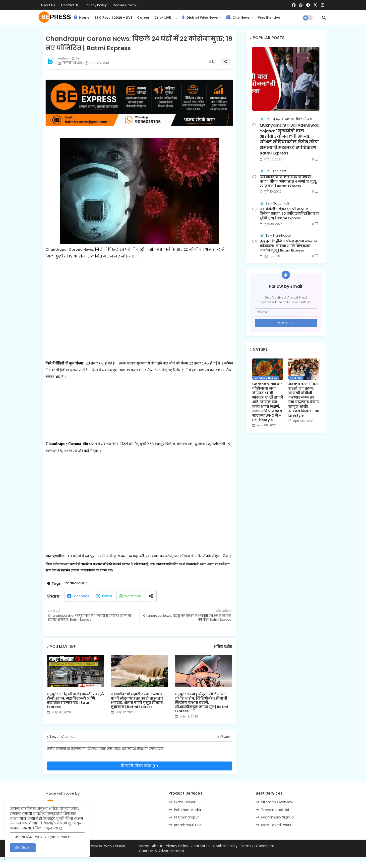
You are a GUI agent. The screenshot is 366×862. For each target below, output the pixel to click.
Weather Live (269, 17)
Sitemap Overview (277, 802)
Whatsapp (132, 596)
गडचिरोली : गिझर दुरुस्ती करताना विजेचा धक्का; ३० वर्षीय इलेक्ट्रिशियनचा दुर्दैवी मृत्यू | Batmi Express (289, 213)
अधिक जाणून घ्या (45, 828)
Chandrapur (75, 583)
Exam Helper (184, 802)
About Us (48, 5)
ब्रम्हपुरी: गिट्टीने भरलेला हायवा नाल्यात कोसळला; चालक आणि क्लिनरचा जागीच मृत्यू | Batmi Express (288, 246)
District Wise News (202, 17)
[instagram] (322, 5)
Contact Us (200, 846)
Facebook (81, 596)
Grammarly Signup (277, 817)
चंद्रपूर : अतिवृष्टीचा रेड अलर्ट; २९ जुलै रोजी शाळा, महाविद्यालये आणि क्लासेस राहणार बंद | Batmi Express (75, 700)
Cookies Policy (124, 5)
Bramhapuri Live (188, 824)
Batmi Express (90, 846)
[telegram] (308, 5)
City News (240, 17)
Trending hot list (275, 809)
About (157, 846)
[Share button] (151, 596)
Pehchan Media (187, 809)
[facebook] (294, 5)
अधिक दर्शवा (223, 647)
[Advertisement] (140, 316)
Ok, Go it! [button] (23, 847)
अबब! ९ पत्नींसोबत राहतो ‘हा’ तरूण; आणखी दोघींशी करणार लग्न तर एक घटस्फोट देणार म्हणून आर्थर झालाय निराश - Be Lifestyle (303, 400)
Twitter (107, 596)
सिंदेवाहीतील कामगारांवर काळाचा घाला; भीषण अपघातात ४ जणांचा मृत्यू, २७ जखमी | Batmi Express (288, 181)
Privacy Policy (96, 5)
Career (143, 17)
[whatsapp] (301, 5)
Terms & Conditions (257, 846)
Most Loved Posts (276, 824)
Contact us (70, 5)
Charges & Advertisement (161, 851)
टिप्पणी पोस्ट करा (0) (139, 765)
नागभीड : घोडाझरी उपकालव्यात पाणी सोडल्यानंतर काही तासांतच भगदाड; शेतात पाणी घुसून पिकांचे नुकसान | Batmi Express (137, 700)
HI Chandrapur (186, 817)
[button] (324, 18)
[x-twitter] (315, 5)
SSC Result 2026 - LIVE (113, 17)
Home (83, 17)
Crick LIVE (162, 17)
